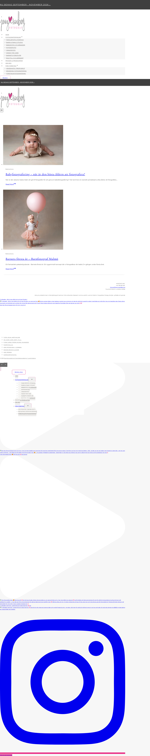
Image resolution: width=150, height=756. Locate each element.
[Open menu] (1, 110)
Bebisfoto (10, 169)
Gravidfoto (10, 50)
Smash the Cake (12, 53)
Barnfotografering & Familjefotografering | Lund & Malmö (20, 358)
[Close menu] (0, 369)
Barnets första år (13, 55)
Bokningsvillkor (11, 349)
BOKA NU (19, 372)
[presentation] (64, 145)
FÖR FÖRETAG (19, 406)
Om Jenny (8, 352)
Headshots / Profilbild (15, 68)
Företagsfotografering (16, 73)
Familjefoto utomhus (15, 40)
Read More (11, 184)
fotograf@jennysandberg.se (117, 287)
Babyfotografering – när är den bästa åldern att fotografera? (45, 174)
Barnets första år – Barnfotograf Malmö (32, 259)
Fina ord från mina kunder (16, 342)
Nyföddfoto (11, 47)
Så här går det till (12, 339)
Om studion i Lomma (13, 347)
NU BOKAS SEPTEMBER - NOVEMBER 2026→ (25, 5)
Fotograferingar (21, 380)
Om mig (8, 63)
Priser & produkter (14, 60)
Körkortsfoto (10, 354)
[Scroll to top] (2, 365)
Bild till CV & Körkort (15, 58)
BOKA (5, 78)
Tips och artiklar (12, 337)
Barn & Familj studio (14, 42)
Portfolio (8, 344)
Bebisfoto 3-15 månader (15, 45)
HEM (7, 34)
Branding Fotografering (16, 71)
